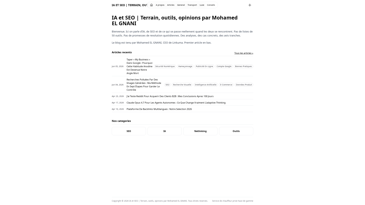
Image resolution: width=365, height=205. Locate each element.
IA (164, 131)
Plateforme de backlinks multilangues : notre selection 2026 (159, 109)
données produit (244, 84)
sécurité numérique (165, 66)
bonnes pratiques (243, 66)
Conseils (211, 5)
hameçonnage (185, 66)
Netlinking (200, 131)
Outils (236, 131)
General (181, 5)
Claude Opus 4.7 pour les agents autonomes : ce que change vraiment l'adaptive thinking (176, 102)
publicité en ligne (204, 66)
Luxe (202, 5)
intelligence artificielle (205, 84)
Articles (170, 5)
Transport (192, 5)
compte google (224, 66)
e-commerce (226, 84)
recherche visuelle (182, 84)
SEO (167, 84)
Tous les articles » (243, 53)
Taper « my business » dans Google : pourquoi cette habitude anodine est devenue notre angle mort (139, 66)
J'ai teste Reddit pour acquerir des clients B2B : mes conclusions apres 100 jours (170, 96)
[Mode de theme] (249, 5)
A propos (160, 5)
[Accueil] (151, 5)
